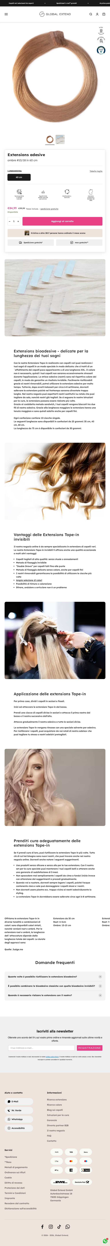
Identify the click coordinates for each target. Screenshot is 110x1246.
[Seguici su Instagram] (50, 1226)
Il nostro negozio (56, 1130)
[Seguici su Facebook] (42, 1226)
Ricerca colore (54, 1104)
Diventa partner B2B (57, 1125)
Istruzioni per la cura (58, 1115)
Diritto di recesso (13, 1182)
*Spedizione (11, 1157)
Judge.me (17, 949)
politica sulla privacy (52, 1057)
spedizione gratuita (49, 209)
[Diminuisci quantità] (9, 221)
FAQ (49, 1135)
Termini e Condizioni (15, 1193)
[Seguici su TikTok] (59, 1226)
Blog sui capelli (55, 1110)
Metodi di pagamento (16, 1167)
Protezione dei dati (15, 1188)
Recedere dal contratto (17, 1203)
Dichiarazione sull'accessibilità (21, 1208)
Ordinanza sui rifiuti (15, 1172)
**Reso (8, 1162)
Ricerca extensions (57, 1099)
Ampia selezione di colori (29, 580)
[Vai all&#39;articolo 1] (49, 140)
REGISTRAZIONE (89, 1048)
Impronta (10, 1198)
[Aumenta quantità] (18, 221)
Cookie (8, 1177)
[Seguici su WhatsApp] (67, 1226)
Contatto (51, 1141)
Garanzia (52, 1120)
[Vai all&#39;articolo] (60, 140)
